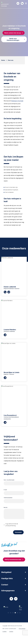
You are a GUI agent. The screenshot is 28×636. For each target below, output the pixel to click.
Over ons (10, 60)
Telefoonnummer (8, 497)
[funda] (7, 608)
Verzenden (18, 532)
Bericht (5, 507)
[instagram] (16, 598)
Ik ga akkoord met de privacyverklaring (12, 524)
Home (3, 60)
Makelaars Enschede (17, 101)
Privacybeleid (22, 628)
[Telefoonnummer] (22, 3)
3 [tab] (13, 612)
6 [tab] (20, 612)
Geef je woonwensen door (13, 559)
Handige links (7, 578)
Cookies (4, 631)
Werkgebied (6, 572)
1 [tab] (8, 612)
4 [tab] (15, 612)
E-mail (5, 489)
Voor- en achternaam (9, 480)
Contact (4, 585)
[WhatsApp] (18, 3)
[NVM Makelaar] (18, 608)
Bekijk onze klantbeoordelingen (13, 39)
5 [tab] (17, 612)
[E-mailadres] (8, 292)
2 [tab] (10, 612)
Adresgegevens (8, 591)
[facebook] (11, 598)
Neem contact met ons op (12, 33)
